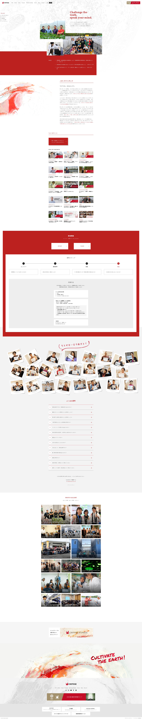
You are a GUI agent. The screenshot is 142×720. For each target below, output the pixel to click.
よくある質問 (4, 19)
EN (47, 2)
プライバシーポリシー (128, 718)
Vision (15, 2)
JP (50, 2)
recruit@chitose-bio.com (71, 481)
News (39, 2)
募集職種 (3, 18)
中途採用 (82, 246)
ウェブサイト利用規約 (137, 718)
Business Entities (29, 2)
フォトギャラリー (5, 21)
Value (19, 2)
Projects (23, 2)
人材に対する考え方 (5, 15)
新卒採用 (60, 246)
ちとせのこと (4, 16)
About (35, 2)
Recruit (43, 2)
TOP (12, 2)
